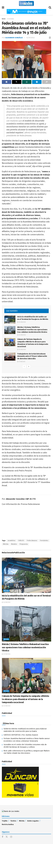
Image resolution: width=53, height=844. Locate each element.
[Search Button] (50, 7)
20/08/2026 (22, 322)
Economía (10, 19)
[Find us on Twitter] (7, 836)
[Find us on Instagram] (11, 836)
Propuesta (24, 544)
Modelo (14, 544)
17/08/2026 (21, 361)
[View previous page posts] (24, 366)
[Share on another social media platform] (46, 82)
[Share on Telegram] (37, 82)
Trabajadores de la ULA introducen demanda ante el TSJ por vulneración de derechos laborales (32, 356)
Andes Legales (33, 821)
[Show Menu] (3, 7)
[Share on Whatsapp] (27, 82)
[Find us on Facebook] (2, 836)
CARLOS (21, 540)
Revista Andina (8, 824)
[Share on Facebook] (6, 82)
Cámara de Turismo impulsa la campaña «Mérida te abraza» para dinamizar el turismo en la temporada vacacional (25, 699)
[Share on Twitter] (16, 82)
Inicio (3, 19)
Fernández (44, 540)
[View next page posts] (29, 366)
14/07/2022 (30, 38)
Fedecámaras (32, 540)
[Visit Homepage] (26, 3)
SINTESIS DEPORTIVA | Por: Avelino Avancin (21, 735)
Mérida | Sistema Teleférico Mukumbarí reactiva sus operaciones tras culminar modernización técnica (32, 329)
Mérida (5, 544)
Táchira (13, 821)
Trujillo (5, 821)
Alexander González (14, 38)
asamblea (11, 540)
